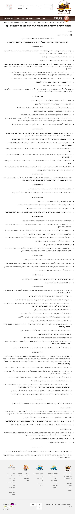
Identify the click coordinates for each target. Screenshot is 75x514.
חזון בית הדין (12, 478)
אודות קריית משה (67, 474)
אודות (36, 5)
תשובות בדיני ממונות (29, 18)
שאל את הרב (54, 480)
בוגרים (42, 476)
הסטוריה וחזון (40, 478)
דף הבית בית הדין (11, 473)
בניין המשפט (12, 487)
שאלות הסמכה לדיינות (9, 18)
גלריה (56, 483)
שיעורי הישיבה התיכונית (23, 473)
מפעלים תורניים (68, 476)
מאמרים (22, 18)
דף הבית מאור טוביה (52, 473)
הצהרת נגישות (6, 509)
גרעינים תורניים (68, 478)
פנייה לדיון (13, 494)
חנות (70, 488)
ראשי (41, 5)
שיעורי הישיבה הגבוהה (24, 476)
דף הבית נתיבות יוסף (38, 473)
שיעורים (55, 478)
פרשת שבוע (26, 478)
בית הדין (52, 22)
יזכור (70, 485)
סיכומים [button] (17, 18)
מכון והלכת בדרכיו (53, 476)
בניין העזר (13, 490)
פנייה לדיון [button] (38, 18)
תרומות (31, 5)
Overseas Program (20, 7)
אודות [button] (44, 18)
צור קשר (26, 7)
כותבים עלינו (54, 485)
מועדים (27, 480)
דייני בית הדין (12, 480)
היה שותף (69, 483)
